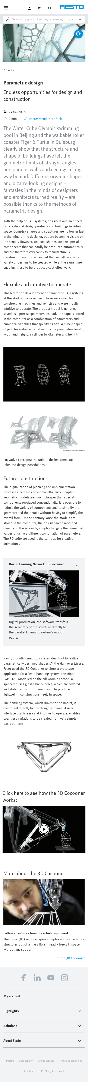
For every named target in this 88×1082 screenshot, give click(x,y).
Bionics (10, 70)
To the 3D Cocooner (70, 958)
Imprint (10, 1060)
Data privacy (26, 1060)
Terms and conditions (70, 1060)
